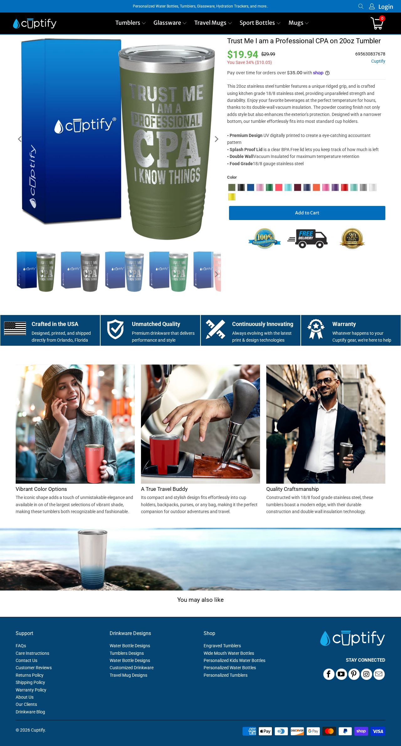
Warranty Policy (31, 689)
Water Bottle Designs (130, 645)
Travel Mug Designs (128, 675)
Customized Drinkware (132, 667)
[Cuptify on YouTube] (341, 674)
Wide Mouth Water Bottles (229, 653)
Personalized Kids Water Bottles (234, 660)
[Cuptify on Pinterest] (354, 674)
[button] (130, 23)
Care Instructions (32, 653)
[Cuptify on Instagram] (366, 674)
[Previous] (20, 139)
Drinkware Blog (30, 711)
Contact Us (26, 660)
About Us (25, 697)
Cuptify (378, 61)
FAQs (21, 645)
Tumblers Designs (127, 653)
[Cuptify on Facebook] (329, 674)
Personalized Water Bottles (230, 667)
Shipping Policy (30, 682)
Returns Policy (30, 675)
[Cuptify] (35, 23)
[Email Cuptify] (379, 674)
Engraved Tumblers (222, 645)
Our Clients (26, 704)
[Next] (216, 139)
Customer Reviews (34, 667)
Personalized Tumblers (225, 675)
